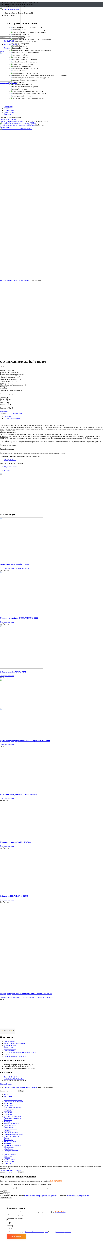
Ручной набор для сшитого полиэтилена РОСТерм (17, 125)
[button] (8, 119)
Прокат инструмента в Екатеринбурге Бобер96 (21, 1087)
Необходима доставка (14, 1229)
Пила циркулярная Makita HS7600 (15, 842)
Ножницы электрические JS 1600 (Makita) (18, 794)
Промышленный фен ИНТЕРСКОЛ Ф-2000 (19, 618)
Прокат (8, 121)
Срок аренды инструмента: (15, 1218)
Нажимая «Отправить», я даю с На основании (45, 1196)
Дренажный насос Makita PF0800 (14, 564)
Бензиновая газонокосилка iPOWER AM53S (15, 280)
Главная (3, 121)
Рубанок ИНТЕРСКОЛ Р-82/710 (14, 896)
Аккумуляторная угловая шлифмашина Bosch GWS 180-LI (26, 994)
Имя (1, 1191)
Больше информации (7, 1170)
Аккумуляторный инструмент (10, 997)
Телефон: (3, 1193)
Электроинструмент (18, 121)
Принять (18, 1170)
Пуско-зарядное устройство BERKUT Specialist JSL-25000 (25, 741)
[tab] (53, 417)
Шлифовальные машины (44, 997)
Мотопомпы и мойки (22, 568)
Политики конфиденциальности (78, 1196)
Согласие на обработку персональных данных (40, 1196)
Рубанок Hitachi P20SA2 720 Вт (13, 672)
